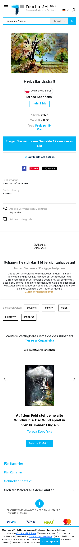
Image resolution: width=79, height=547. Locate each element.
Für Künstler (13, 472)
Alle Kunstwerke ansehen (39, 349)
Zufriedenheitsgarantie (39, 291)
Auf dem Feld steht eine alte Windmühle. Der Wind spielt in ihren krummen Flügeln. (39, 420)
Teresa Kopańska (38, 97)
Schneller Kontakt (18, 481)
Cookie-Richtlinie (26, 533)
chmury (48, 307)
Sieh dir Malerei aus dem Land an (29, 490)
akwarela (31, 307)
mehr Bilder (40, 103)
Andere (7, 193)
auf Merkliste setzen (41, 156)
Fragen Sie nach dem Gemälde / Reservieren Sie (39, 143)
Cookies (23, 513)
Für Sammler (13, 463)
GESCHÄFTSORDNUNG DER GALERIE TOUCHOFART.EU (34, 510)
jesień (64, 307)
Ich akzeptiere (50, 541)
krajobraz (29, 316)
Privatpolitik (12, 513)
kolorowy (10, 316)
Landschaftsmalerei (16, 183)
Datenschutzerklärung (41, 536)
